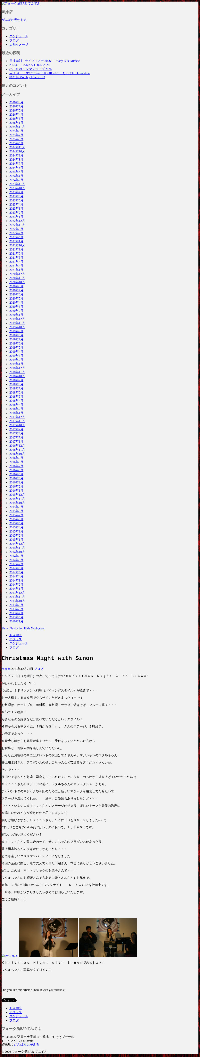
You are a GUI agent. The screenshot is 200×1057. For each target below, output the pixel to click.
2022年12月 (17, 220)
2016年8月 (16, 462)
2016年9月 (16, 458)
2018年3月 (16, 404)
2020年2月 (16, 310)
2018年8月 (16, 384)
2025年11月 (17, 126)
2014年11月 (17, 547)
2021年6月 (16, 253)
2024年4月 (16, 175)
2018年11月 (17, 372)
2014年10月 (17, 552)
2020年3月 (16, 306)
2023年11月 (17, 184)
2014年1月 (16, 588)
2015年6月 (16, 519)
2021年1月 (16, 269)
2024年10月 (17, 151)
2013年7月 (16, 613)
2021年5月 (16, 257)
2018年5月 (16, 396)
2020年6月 (16, 294)
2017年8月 (16, 433)
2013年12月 (17, 592)
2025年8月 (16, 131)
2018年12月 (17, 368)
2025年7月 (16, 135)
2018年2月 (16, 408)
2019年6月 (16, 343)
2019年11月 (17, 323)
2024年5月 (16, 171)
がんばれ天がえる (14, 19)
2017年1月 (16, 441)
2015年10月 (17, 502)
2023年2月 (16, 212)
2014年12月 (17, 543)
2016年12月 (17, 445)
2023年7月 (16, 192)
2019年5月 (16, 347)
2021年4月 (16, 261)
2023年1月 (16, 216)
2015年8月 (16, 511)
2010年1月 (16, 621)
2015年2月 (16, 535)
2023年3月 (16, 208)
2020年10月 (17, 282)
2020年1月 (16, 314)
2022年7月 (16, 233)
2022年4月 (16, 237)
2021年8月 (16, 249)
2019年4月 (16, 351)
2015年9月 (16, 507)
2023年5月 (16, 200)
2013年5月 (16, 617)
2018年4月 (16, 400)
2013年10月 (17, 601)
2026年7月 (16, 106)
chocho (6, 668)
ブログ (14, 40)
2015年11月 (17, 498)
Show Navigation (12, 628)
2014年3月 (16, 580)
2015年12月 (17, 494)
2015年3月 (16, 531)
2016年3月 (16, 482)
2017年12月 (17, 417)
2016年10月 (17, 453)
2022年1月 (16, 241)
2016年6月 (16, 470)
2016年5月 (16, 474)
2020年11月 (17, 278)
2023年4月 (16, 204)
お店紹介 (15, 635)
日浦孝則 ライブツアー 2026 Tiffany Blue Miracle (44, 60)
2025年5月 (16, 139)
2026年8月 (16, 102)
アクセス (15, 639)
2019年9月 (16, 331)
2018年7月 (16, 388)
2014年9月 (16, 556)
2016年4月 (16, 478)
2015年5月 (16, 523)
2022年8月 (16, 229)
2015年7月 (16, 515)
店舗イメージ (18, 44)
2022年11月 (17, 225)
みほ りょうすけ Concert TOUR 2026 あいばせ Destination (49, 73)
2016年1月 (16, 490)
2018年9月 (16, 380)
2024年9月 (16, 155)
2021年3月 (16, 265)
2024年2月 (16, 180)
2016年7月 (16, 466)
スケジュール (18, 36)
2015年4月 (16, 527)
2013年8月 (16, 609)
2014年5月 (16, 572)
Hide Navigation (34, 628)
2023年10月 (17, 188)
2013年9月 (16, 605)
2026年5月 (16, 110)
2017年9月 (16, 429)
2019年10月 (17, 327)
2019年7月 (16, 339)
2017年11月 (17, 421)
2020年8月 (16, 286)
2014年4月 (16, 576)
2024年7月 (16, 163)
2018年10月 (17, 376)
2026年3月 (16, 118)
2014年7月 (16, 564)
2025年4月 (16, 143)
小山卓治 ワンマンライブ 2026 (30, 69)
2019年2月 (16, 359)
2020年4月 (16, 302)
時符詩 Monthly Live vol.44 (27, 77)
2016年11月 (17, 449)
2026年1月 (16, 122)
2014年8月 (16, 560)
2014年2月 (16, 584)
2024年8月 (16, 159)
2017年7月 (16, 437)
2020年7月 (16, 290)
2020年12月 (17, 274)
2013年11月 (17, 596)
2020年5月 (16, 298)
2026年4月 (16, 114)
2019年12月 (17, 319)
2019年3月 (16, 355)
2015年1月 (16, 539)
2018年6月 (16, 392)
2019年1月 (16, 364)
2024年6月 (16, 167)
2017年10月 (17, 425)
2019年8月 (16, 335)
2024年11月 (17, 147)
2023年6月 (16, 196)
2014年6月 (16, 568)
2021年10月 (17, 245)
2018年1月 (16, 413)
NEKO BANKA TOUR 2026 (29, 65)
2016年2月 (16, 486)
